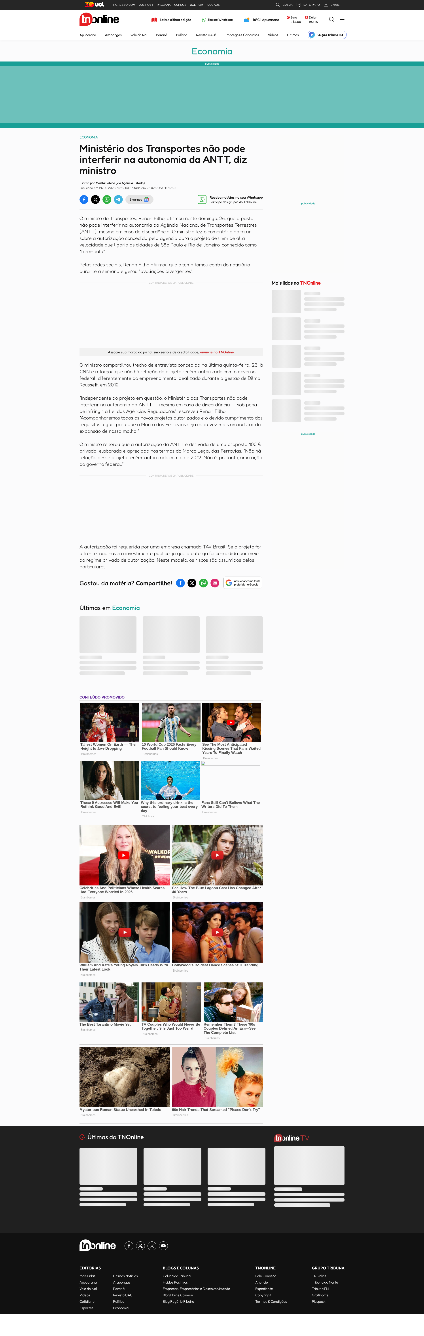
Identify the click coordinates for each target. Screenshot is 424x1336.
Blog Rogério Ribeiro (178, 1301)
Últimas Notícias (125, 1276)
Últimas (293, 35)
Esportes (86, 1308)
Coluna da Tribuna (177, 1276)
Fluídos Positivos (175, 1282)
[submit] (331, 19)
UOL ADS (213, 4)
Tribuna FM (320, 1288)
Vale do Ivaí (138, 35)
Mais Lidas (87, 1276)
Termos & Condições (271, 1301)
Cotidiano (87, 1301)
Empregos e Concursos (242, 35)
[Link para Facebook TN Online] (129, 1245)
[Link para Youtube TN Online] (163, 1245)
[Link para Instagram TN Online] (152, 1245)
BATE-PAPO (311, 4)
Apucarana (88, 35)
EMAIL (335, 4)
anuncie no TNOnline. (217, 352)
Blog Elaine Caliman (178, 1295)
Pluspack (319, 1301)
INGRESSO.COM (123, 4)
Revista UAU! (206, 35)
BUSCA (288, 4)
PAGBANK (164, 4)
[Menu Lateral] (342, 20)
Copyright (263, 1295)
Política (181, 35)
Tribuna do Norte (325, 1282)
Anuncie (261, 1282)
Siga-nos (136, 199)
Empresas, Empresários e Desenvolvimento (196, 1288)
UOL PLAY (197, 4)
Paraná (161, 35)
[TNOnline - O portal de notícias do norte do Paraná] (99, 20)
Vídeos (273, 35)
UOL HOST (146, 4)
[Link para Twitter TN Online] (140, 1245)
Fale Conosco (265, 1276)
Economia (212, 51)
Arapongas (113, 35)
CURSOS (180, 4)
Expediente (264, 1288)
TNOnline (319, 1276)
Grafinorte (320, 1295)
